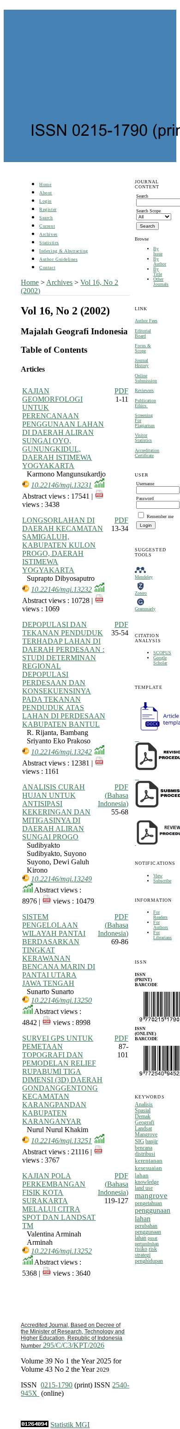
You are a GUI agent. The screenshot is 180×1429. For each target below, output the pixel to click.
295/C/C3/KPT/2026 (73, 1335)
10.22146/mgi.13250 (61, 1000)
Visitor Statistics (143, 438)
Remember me (160, 516)
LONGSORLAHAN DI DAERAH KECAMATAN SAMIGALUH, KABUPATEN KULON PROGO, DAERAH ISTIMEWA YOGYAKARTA (62, 545)
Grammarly (145, 608)
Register (47, 209)
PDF (121, 391)
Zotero (141, 593)
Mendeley (144, 576)
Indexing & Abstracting (63, 250)
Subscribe (162, 880)
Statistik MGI (70, 1425)
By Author (159, 261)
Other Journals (160, 282)
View (157, 875)
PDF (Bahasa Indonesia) (113, 795)
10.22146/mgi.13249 (61, 879)
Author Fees (146, 320)
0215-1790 (56, 1385)
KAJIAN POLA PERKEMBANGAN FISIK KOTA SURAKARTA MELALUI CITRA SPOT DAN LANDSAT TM (59, 1201)
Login (45, 201)
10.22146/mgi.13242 (61, 752)
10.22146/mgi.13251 (61, 1141)
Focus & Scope (143, 348)
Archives (48, 234)
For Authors (160, 925)
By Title (157, 271)
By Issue (157, 251)
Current (47, 226)
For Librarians (162, 935)
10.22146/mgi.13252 (61, 1251)
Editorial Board (143, 333)
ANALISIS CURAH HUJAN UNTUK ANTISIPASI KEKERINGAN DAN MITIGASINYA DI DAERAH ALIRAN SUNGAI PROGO (56, 812)
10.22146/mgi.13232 (61, 589)
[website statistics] (34, 1425)
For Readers (160, 915)
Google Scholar (160, 660)
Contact (47, 267)
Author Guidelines (58, 259)
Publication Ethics (145, 403)
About (45, 192)
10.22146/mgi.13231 (61, 485)
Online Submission (146, 378)
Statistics (49, 242)
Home (45, 184)
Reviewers (144, 390)
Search (46, 217)
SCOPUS (162, 652)
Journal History (142, 363)
